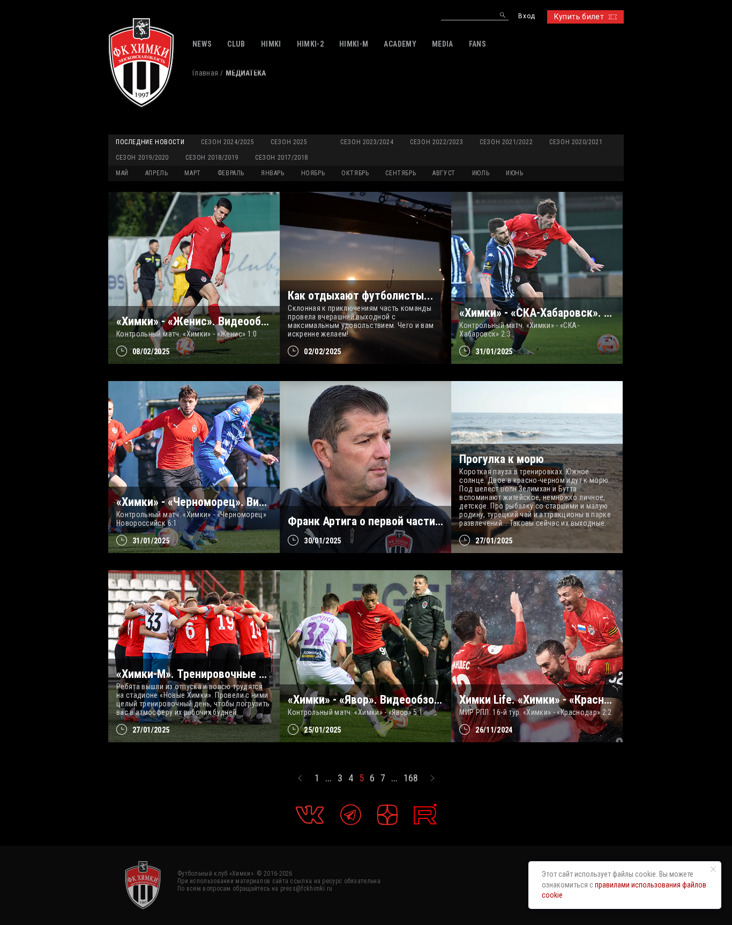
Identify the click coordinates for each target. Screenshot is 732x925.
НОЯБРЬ (313, 173)
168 (411, 778)
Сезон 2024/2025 (227, 142)
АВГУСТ (443, 173)
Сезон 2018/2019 (211, 157)
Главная (205, 73)
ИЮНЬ (514, 173)
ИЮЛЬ (480, 173)
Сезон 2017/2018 (281, 157)
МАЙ (122, 173)
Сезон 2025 (289, 142)
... (328, 778)
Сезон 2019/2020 (142, 157)
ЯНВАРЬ (273, 173)
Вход (526, 16)
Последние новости (150, 142)
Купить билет (579, 16)
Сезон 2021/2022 (506, 142)
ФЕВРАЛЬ (231, 173)
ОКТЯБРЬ (355, 173)
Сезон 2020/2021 (575, 142)
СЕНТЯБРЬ (400, 173)
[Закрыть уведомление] (713, 869)
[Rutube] (425, 814)
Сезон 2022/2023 (436, 142)
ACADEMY (400, 44)
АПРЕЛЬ (156, 173)
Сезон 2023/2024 (366, 142)
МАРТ (192, 173)
